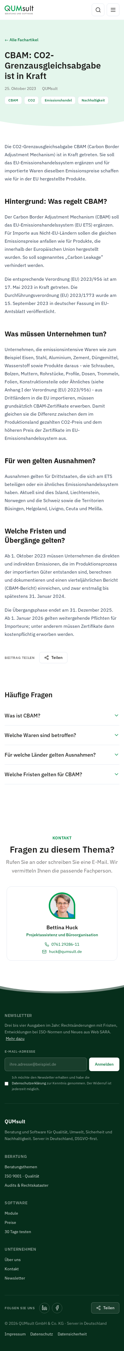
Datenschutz (41, 1334)
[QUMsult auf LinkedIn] (44, 1308)
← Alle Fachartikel (21, 39)
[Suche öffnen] (98, 9)
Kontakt (12, 1268)
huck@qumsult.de (65, 951)
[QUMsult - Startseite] (19, 9)
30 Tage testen (18, 1231)
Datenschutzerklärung (29, 1083)
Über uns (13, 1259)
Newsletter (15, 1278)
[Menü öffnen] (113, 9)
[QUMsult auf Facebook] (57, 1308)
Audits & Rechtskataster (26, 1185)
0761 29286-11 (65, 944)
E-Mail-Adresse (20, 1051)
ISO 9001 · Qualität (22, 1176)
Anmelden (104, 1064)
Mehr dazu (15, 1038)
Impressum (15, 1334)
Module (11, 1213)
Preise (10, 1222)
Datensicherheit (72, 1334)
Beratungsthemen (21, 1166)
